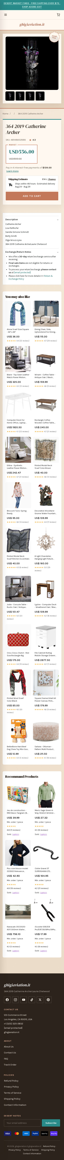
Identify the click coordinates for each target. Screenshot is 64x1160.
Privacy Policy (11, 1086)
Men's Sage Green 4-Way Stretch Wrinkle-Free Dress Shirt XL (44, 812)
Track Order (10, 1064)
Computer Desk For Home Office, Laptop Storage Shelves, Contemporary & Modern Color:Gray (16, 421)
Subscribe (50, 1123)
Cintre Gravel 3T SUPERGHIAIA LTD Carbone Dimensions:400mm (44, 870)
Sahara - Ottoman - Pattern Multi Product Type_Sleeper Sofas (44, 748)
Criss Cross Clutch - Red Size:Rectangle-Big (18, 654)
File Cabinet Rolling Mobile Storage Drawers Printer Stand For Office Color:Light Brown (45, 654)
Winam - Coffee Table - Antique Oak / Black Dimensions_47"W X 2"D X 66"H (46, 376)
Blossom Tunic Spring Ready (16, 512)
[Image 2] (20, 96)
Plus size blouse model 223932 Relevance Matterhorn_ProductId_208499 (18, 870)
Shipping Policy (12, 1098)
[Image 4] (40, 96)
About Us (9, 1046)
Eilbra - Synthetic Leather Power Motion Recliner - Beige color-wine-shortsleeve (17, 467)
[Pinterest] (48, 999)
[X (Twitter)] (40, 999)
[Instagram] (15, 999)
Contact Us (10, 1052)
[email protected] (22, 272)
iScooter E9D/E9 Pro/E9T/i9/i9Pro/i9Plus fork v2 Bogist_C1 (45, 928)
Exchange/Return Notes (18, 252)
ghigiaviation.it (32, 24)
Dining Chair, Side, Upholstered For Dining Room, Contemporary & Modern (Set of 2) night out (45, 331)
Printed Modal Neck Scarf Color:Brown (43, 466)
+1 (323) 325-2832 (13, 1023)
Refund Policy (11, 1080)
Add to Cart (32, 196)
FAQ (6, 1058)
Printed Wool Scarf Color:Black (15, 699)
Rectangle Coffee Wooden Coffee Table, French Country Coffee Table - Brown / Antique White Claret (45, 421)
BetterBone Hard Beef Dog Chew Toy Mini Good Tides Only (18, 748)
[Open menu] (5, 14)
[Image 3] (30, 96)
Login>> (15, 834)
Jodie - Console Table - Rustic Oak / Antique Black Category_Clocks (17, 606)
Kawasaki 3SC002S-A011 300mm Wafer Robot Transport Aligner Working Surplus (17, 928)
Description (11, 219)
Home (5, 113)
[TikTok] (32, 999)
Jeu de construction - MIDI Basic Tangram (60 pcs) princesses (17, 812)
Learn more (12, 171)
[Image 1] (10, 96)
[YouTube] (23, 999)
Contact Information (15, 1105)
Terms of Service (12, 1092)
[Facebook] (7, 999)
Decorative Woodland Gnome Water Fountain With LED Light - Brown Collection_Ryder (45, 512)
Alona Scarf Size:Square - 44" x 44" (18, 330)
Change (52, 179)
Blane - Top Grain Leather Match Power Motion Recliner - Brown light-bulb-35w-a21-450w (18, 376)
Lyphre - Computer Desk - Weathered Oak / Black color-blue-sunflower (46, 606)
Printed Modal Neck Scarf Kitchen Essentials (18, 557)
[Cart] (58, 14)
